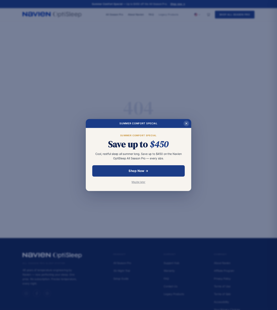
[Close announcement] (186, 123)
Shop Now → (138, 171)
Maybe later (138, 181)
